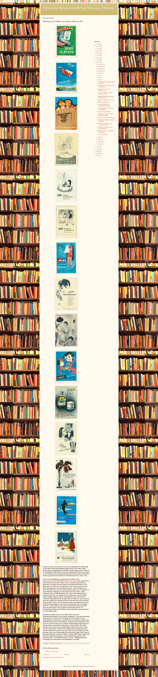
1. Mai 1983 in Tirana (103, 134)
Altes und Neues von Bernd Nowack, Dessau (78, 7)
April (99, 137)
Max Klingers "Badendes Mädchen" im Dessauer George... (106, 114)
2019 (97, 46)
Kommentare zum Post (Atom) (56, 657)
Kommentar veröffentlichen (51, 651)
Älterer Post (86, 654)
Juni (99, 77)
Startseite (66, 654)
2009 (97, 151)
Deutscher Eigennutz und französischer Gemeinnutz (104, 105)
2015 (97, 55)
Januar (99, 144)
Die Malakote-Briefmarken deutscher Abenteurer (106, 120)
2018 (97, 49)
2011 (97, 146)
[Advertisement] (105, 28)
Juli (99, 75)
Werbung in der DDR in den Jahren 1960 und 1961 (106, 97)
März (99, 139)
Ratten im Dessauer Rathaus (104, 111)
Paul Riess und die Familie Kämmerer (106, 117)
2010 (97, 149)
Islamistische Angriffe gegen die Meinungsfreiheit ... (105, 127)
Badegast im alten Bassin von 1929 (106, 100)
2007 (97, 155)
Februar (100, 141)
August (99, 73)
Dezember (100, 64)
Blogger (92, 666)
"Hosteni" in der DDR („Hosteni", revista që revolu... (105, 93)
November (100, 66)
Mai (99, 80)
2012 (97, 62)
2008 (97, 153)
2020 (97, 44)
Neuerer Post (46, 654)
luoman (82, 666)
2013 (97, 60)
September (100, 71)
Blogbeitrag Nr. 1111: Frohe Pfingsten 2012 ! (104, 89)
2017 (97, 51)
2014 (97, 57)
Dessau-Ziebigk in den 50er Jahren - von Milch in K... (106, 108)
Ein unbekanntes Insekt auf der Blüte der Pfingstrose (106, 86)
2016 (97, 53)
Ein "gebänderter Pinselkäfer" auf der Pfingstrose (106, 82)
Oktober (100, 68)
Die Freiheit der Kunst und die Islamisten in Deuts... (105, 124)
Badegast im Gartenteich (103, 102)
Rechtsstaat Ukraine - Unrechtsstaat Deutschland (106, 131)
